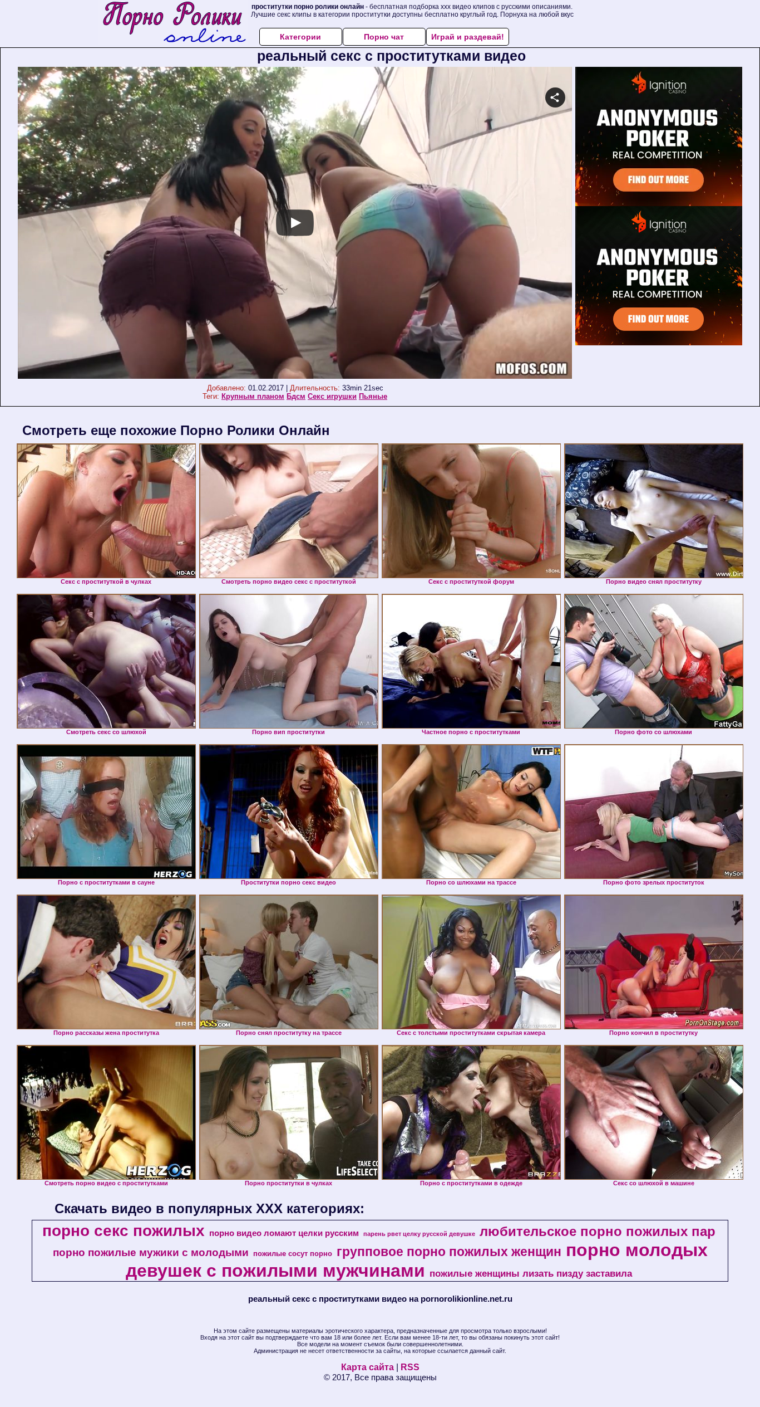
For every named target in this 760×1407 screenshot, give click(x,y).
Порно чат (384, 36)
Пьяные (373, 396)
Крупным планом (252, 396)
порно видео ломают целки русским (284, 1233)
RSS (410, 1367)
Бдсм (296, 396)
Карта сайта (367, 1367)
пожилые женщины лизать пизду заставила (531, 1273)
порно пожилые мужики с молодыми (151, 1252)
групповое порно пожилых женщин (449, 1251)
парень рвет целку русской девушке (419, 1233)
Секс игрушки (332, 396)
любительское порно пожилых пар (597, 1231)
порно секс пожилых (123, 1230)
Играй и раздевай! (467, 36)
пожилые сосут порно (292, 1253)
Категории (300, 36)
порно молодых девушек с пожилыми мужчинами (417, 1260)
